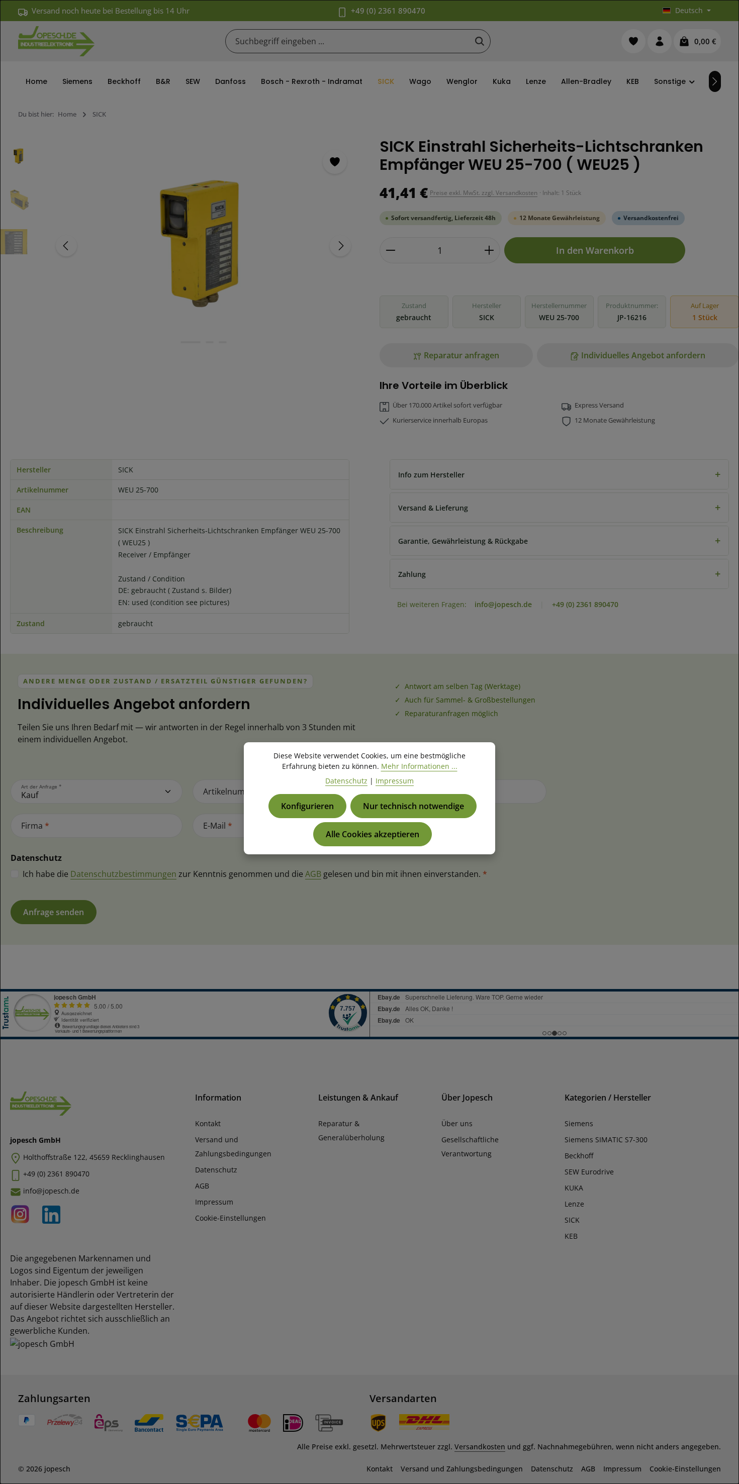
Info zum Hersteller (559, 474)
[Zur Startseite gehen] (56, 41)
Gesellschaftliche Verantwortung (470, 1146)
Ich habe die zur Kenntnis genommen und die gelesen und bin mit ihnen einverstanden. (255, 873)
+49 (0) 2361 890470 (388, 11)
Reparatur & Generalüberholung (351, 1130)
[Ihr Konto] (660, 41)
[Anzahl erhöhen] (489, 250)
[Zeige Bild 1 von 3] (190, 342)
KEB (571, 1236)
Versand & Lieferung (559, 507)
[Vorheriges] (66, 245)
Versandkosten (479, 1446)
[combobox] (347, 41)
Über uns (457, 1123)
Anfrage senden (53, 912)
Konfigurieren (307, 806)
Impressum (214, 1202)
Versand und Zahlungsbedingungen (233, 1146)
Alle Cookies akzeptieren (372, 834)
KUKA (574, 1188)
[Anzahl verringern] (390, 250)
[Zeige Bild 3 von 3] (223, 342)
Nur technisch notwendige (413, 806)
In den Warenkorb (595, 250)
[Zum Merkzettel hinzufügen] (335, 162)
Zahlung (559, 573)
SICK (572, 1220)
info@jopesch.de (503, 604)
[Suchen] (479, 41)
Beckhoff (579, 1155)
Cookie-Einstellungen (230, 1218)
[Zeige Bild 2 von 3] (210, 342)
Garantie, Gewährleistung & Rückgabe (559, 540)
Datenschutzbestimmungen (123, 873)
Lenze (574, 1204)
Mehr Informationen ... (419, 766)
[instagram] (23, 1212)
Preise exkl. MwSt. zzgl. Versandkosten (483, 192)
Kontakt (208, 1123)
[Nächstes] (715, 81)
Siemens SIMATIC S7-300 (606, 1139)
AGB (313, 873)
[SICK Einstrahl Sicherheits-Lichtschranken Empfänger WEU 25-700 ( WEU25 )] (203, 246)
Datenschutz (216, 1169)
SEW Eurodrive (589, 1171)
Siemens (579, 1123)
